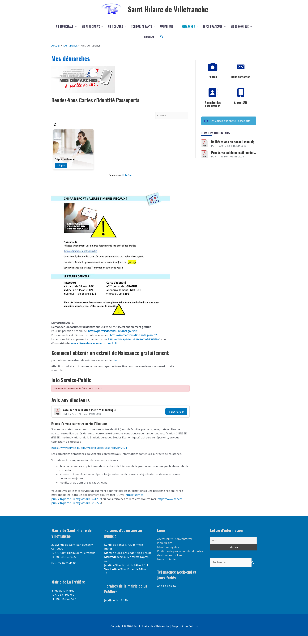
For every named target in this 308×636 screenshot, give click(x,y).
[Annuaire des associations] (212, 93)
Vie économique (240, 26)
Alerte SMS (240, 102)
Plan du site (164, 543)
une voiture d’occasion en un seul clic (94, 343)
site (114, 360)
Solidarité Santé (141, 26)
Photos (213, 77)
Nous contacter (240, 77)
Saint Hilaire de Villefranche (168, 9)
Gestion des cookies (169, 555)
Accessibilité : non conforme (175, 539)
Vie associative (91, 26)
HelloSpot (127, 175)
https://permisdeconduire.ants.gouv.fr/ (112, 331)
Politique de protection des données (180, 551)
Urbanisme (166, 26)
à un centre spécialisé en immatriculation (134, 339)
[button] (162, 37)
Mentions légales (168, 547)
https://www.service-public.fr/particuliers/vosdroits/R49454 (89, 448)
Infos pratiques (212, 26)
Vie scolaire (115, 26)
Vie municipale (64, 26)
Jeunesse (149, 37)
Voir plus (61, 165)
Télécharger (176, 411)
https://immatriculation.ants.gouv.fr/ (133, 335)
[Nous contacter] (240, 67)
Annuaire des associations (213, 104)
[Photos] (212, 67)
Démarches (188, 26)
